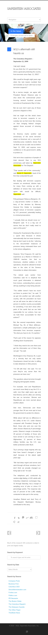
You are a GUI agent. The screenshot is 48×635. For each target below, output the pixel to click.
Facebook (13, 516)
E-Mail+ (17, 520)
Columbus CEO (14, 587)
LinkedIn (22, 516)
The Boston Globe (15, 601)
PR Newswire (13, 598)
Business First (14, 584)
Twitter (17, 516)
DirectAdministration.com (17, 589)
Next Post (38, 533)
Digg (30, 516)
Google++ (13, 520)
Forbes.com (13, 592)
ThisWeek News (14, 613)
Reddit (26, 516)
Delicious (35, 516)
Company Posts (14, 581)
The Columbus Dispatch (17, 604)
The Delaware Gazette (17, 607)
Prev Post (9, 533)
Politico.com (13, 595)
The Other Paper (15, 610)
